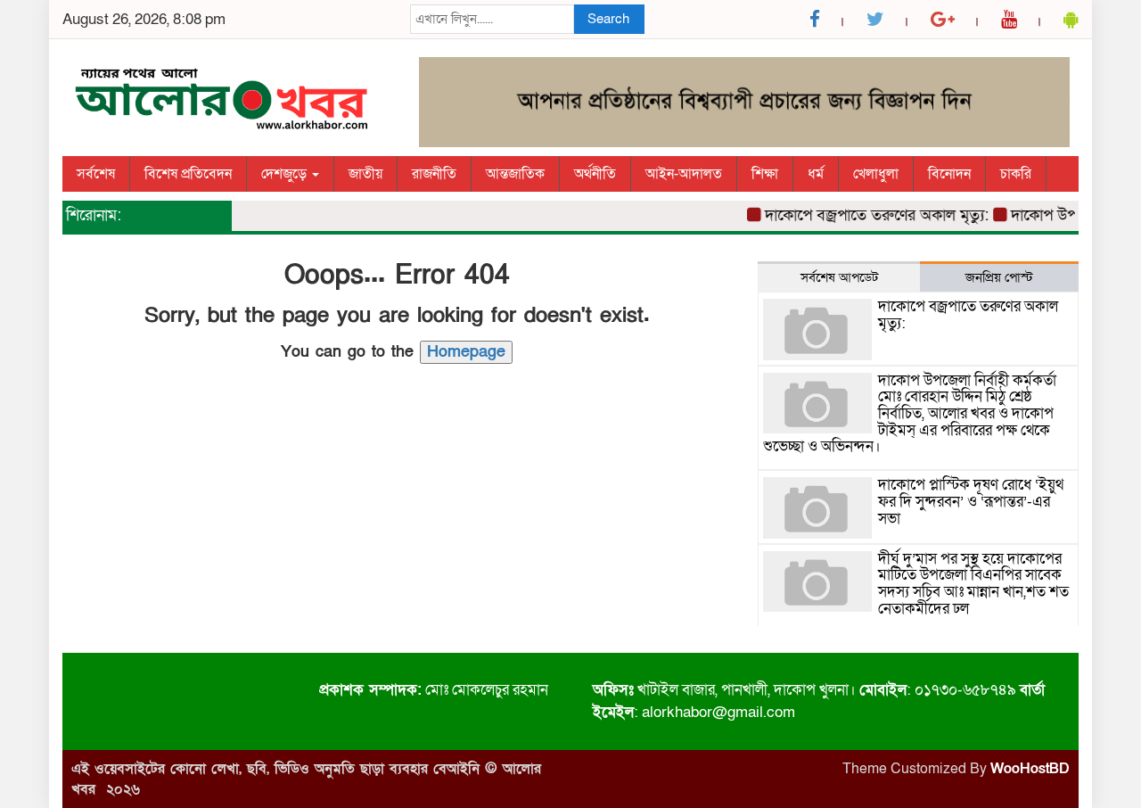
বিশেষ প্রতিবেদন (188, 174)
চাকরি (1015, 174)
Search (608, 19)
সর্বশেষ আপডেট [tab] (839, 277)
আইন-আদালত (683, 174)
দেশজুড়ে (285, 174)
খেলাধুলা (876, 174)
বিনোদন (949, 174)
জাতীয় (365, 174)
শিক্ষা (764, 174)
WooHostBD (1030, 769)
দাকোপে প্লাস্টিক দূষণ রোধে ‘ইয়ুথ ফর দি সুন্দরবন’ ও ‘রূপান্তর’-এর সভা (970, 501)
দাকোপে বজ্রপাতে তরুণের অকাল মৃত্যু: (869, 215)
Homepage (466, 352)
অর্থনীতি (595, 174)
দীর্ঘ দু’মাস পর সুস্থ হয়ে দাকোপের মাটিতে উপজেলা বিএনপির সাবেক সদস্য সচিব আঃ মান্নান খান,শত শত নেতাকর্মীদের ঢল (973, 583)
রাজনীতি (434, 174)
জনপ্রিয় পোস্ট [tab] (999, 277)
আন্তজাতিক (515, 174)
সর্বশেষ (96, 174)
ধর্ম (816, 174)
